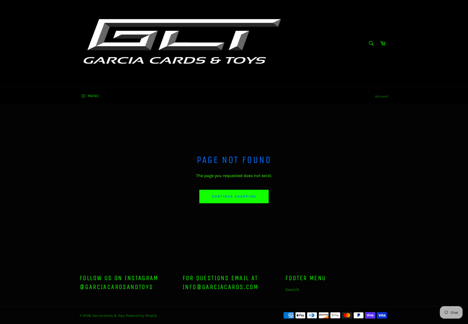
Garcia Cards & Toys (108, 315)
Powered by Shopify (141, 315)
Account (381, 96)
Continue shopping (234, 196)
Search (292, 289)
